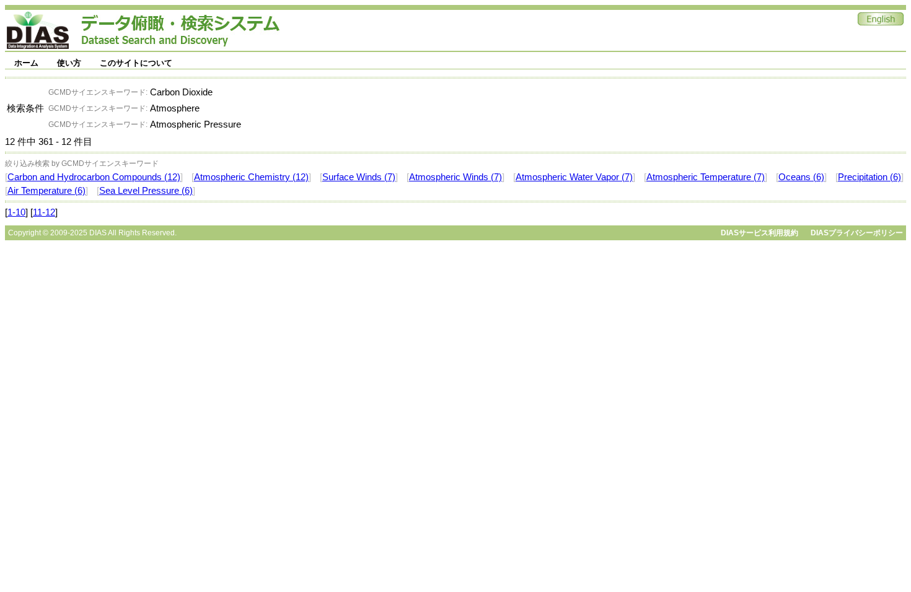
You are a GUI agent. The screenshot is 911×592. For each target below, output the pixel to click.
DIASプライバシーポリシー (857, 233)
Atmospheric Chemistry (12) (251, 177)
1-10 (16, 212)
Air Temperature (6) (46, 191)
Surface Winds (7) (358, 177)
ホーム (26, 62)
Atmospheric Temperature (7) (705, 177)
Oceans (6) (801, 177)
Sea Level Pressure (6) (146, 191)
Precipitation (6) (869, 177)
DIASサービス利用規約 (759, 233)
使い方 (69, 62)
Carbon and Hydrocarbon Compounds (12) (93, 177)
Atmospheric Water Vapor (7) (574, 177)
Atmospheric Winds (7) (455, 177)
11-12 (44, 212)
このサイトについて (136, 62)
